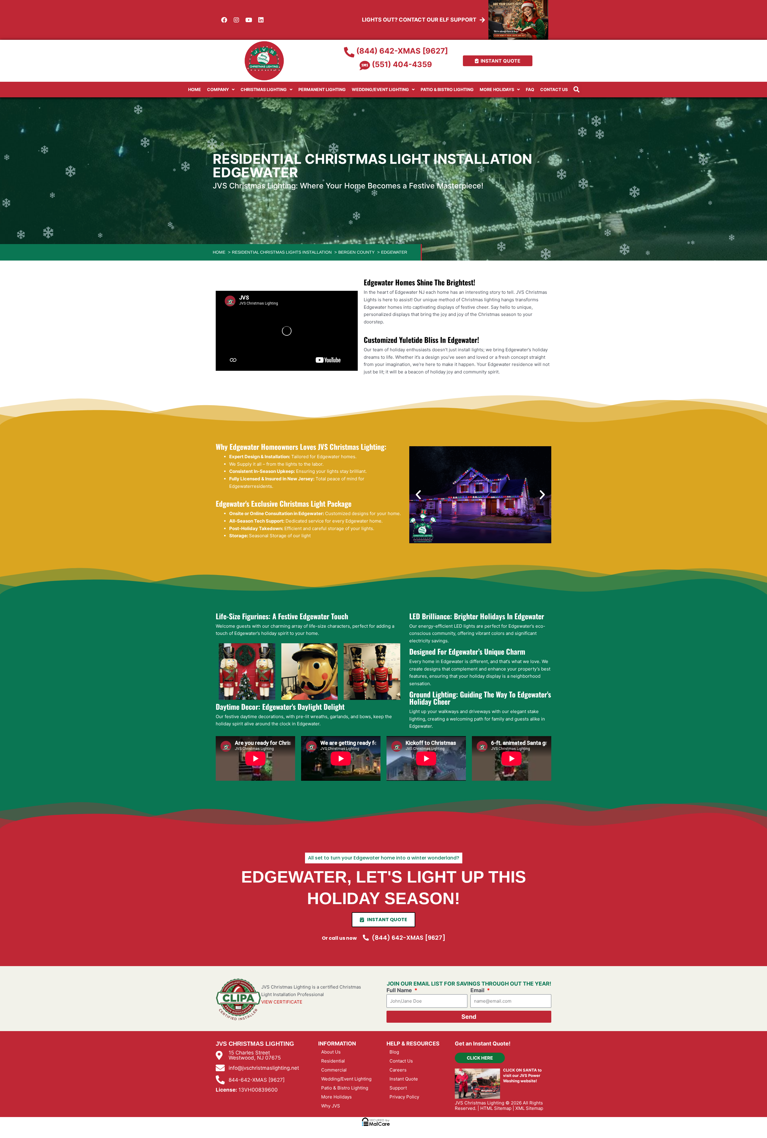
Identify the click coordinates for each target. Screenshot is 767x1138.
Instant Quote (403, 1079)
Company (218, 89)
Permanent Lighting (322, 89)
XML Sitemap (529, 1108)
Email (478, 990)
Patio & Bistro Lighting (447, 89)
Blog (394, 1052)
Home (194, 89)
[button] (576, 89)
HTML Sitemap (495, 1108)
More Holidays (497, 89)
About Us (331, 1052)
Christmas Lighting (264, 89)
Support (398, 1088)
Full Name (399, 990)
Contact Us (554, 89)
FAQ (530, 89)
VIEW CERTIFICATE (281, 1002)
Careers (398, 1070)
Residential (333, 1061)
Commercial (334, 1070)
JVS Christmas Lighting (479, 1103)
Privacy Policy (404, 1097)
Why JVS (330, 1106)
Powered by (39, 1125)
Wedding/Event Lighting (380, 89)
